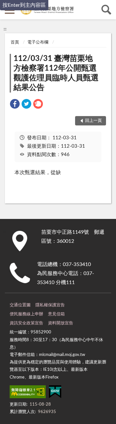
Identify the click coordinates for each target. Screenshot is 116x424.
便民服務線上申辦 (26, 314)
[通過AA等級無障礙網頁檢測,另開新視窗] (28, 393)
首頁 (15, 42)
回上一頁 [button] (93, 121)
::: (5, 29)
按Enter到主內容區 (24, 5)
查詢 (106, 9)
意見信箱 (56, 314)
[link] (15, 105)
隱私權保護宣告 (50, 305)
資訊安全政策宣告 (26, 323)
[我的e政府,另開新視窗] (55, 393)
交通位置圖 (20, 305)
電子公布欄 (37, 42)
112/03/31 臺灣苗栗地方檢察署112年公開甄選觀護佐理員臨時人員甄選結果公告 (56, 73)
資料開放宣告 (60, 323)
